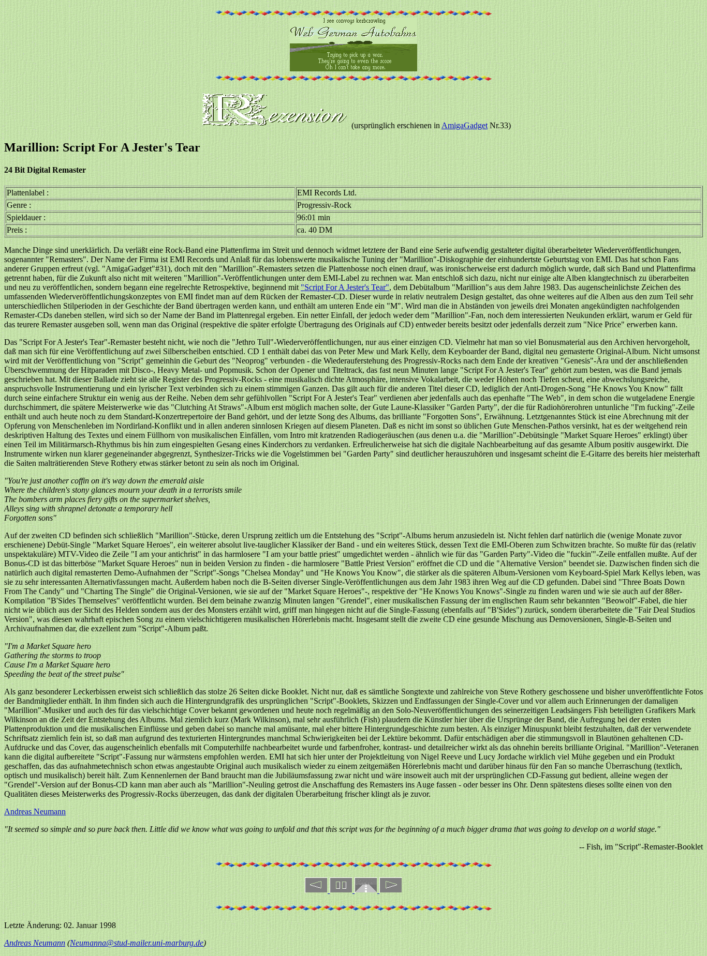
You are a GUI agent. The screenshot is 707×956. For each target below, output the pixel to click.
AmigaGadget (464, 125)
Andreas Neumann (35, 811)
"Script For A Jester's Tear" (345, 287)
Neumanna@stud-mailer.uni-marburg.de (136, 942)
